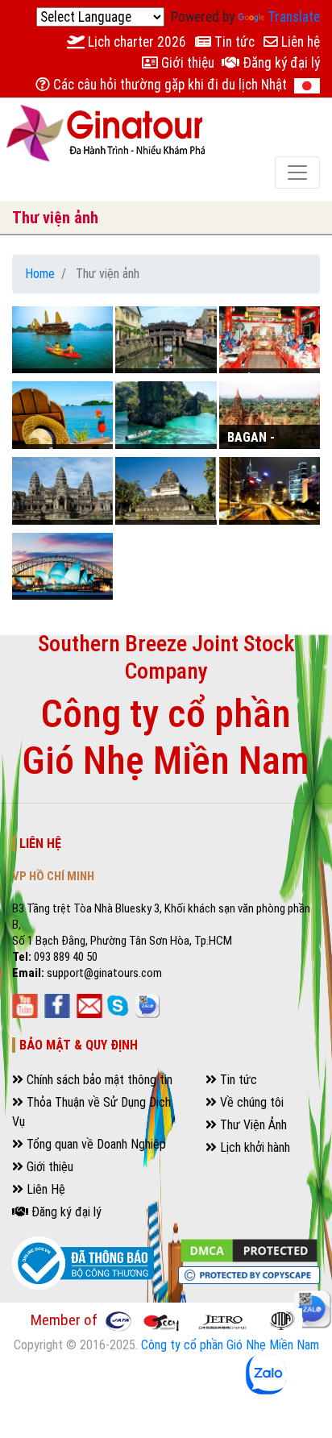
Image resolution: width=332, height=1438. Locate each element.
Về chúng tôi (250, 1102)
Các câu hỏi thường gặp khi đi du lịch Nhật (168, 85)
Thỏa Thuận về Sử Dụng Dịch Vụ (91, 1112)
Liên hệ (299, 42)
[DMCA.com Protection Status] (249, 1249)
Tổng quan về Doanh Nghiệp (94, 1144)
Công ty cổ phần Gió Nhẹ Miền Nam (230, 1345)
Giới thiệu (186, 63)
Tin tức (233, 42)
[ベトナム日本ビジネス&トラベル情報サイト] (307, 85)
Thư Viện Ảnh (252, 1125)
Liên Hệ (44, 1189)
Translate (294, 17)
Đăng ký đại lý (279, 63)
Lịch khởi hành (253, 1147)
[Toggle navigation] (297, 172)
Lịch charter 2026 (135, 42)
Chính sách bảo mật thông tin (97, 1079)
